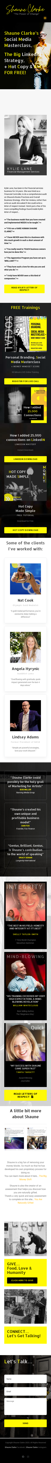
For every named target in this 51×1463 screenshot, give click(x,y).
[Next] (44, 1139)
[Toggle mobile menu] (45, 18)
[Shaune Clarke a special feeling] (37, 1139)
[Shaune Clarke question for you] (14, 1139)
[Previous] (6, 1139)
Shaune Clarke (10, 1447)
